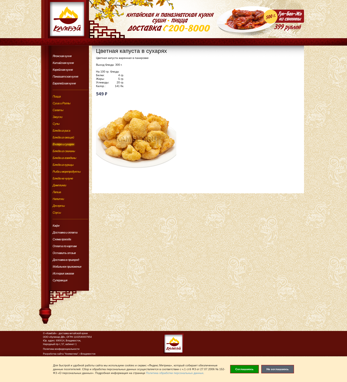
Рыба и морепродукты (67, 171)
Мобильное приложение (67, 266)
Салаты (58, 110)
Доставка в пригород (66, 259)
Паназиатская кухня (65, 76)
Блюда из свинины (64, 151)
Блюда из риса (61, 130)
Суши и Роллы (61, 103)
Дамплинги (59, 185)
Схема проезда (62, 239)
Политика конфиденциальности (61, 349)
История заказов (63, 273)
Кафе (56, 225)
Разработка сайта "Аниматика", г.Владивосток (69, 353)
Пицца (57, 96)
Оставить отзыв (64, 253)
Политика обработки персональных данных (174, 373)
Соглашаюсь (244, 369)
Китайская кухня (63, 63)
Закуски (57, 117)
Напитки (58, 199)
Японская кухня (62, 56)
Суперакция (60, 280)
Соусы (57, 212)
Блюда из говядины (64, 158)
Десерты (59, 205)
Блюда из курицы (63, 164)
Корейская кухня (63, 69)
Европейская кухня (64, 83)
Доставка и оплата (65, 232)
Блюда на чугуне (63, 178)
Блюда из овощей (63, 137)
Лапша (57, 192)
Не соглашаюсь (277, 369)
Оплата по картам (65, 246)
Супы (56, 123)
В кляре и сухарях (63, 144)
